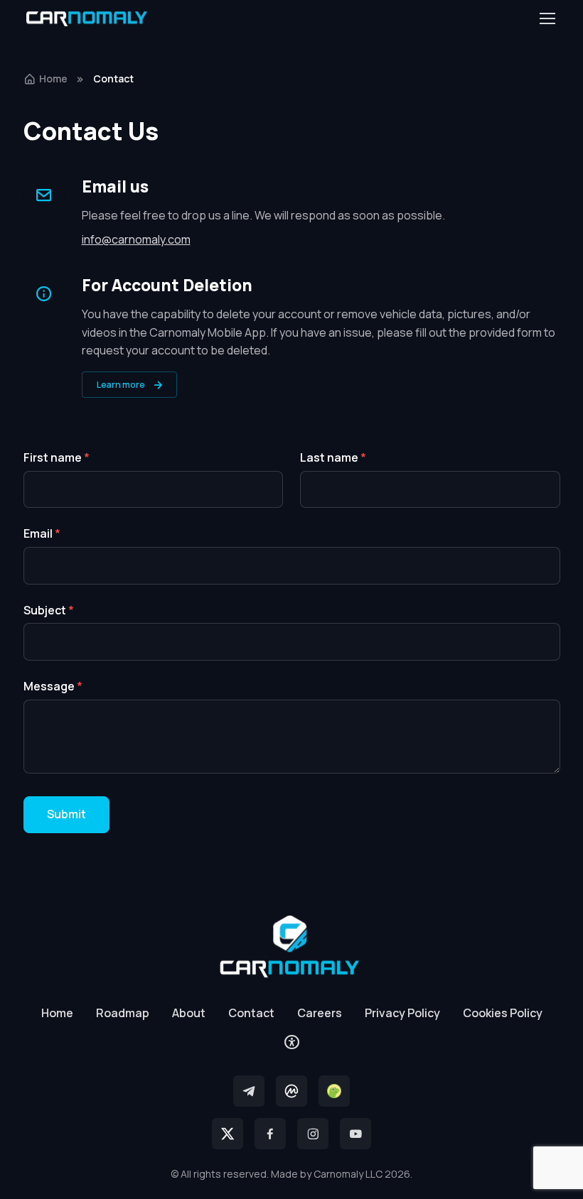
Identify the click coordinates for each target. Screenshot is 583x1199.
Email (41, 533)
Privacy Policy (402, 1013)
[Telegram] (248, 1091)
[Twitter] (227, 1133)
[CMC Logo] (291, 1091)
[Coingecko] (334, 1091)
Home (53, 78)
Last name (333, 457)
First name (56, 457)
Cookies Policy (502, 1013)
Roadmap (122, 1013)
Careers (319, 1013)
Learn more (121, 385)
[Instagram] (312, 1133)
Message (52, 686)
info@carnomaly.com (136, 239)
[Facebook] (270, 1133)
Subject (48, 610)
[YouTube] (355, 1133)
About (188, 1013)
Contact (251, 1013)
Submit (66, 814)
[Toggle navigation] (546, 18)
